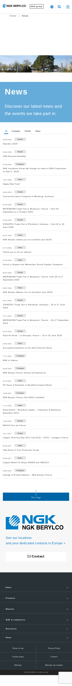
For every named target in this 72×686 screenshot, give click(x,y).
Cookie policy (18, 657)
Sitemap (18, 665)
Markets (10, 609)
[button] (52, 7)
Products (10, 598)
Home (13, 16)
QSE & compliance (15, 620)
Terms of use (18, 648)
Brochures (11, 629)
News (9, 637)
